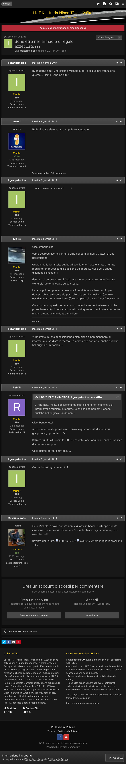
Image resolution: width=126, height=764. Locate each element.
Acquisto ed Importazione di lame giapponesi (63, 28)
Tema (50, 731)
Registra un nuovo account (34, 615)
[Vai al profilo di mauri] (16, 141)
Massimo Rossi (17, 518)
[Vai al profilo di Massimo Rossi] (16, 537)
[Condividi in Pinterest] (18, 642)
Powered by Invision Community (63, 747)
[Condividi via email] (13, 642)
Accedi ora (92, 615)
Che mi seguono (106, 37)
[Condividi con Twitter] (4, 642)
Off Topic (61, 50)
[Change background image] (117, 4)
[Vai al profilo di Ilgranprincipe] (8, 43)
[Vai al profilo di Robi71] (16, 407)
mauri (17, 121)
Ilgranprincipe (26, 50)
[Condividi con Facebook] (8, 642)
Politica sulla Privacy (68, 731)
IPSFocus (70, 727)
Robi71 (17, 387)
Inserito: (44, 62)
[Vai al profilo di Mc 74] (16, 255)
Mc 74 (17, 238)
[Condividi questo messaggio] (117, 62)
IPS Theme (56, 727)
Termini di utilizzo (34, 759)
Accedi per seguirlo (16, 36)
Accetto (117, 757)
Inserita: (44, 121)
